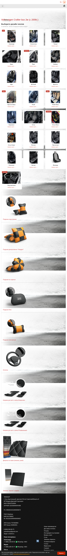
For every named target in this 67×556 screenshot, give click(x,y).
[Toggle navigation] (2, 6)
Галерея (46, 548)
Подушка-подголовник (10, 219)
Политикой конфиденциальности (21, 554)
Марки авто (47, 546)
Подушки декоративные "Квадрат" (13, 249)
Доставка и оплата (49, 528)
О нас (45, 537)
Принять (61, 553)
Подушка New (7, 309)
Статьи (46, 543)
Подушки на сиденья (9, 279)
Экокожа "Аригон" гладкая (11, 490)
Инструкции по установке (51, 533)
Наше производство (50, 526)
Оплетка (5, 370)
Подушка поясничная (9, 340)
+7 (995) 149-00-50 (9, 541)
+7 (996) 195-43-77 (9, 546)
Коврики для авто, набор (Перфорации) (15, 430)
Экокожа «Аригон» (49, 539)
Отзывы (46, 531)
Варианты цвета (49, 550)
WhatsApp (20, 541)
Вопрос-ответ (48, 535)
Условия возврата (49, 541)
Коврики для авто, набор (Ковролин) (14, 400)
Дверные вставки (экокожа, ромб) (13, 460)
